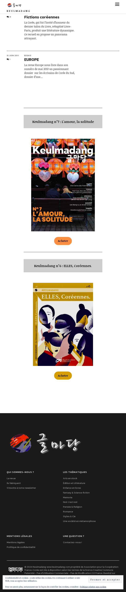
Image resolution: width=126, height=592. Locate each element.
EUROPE (31, 59)
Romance (68, 511)
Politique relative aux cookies (93, 586)
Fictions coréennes (41, 17)
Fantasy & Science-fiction (76, 492)
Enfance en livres (72, 488)
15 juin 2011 (13, 55)
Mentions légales (16, 542)
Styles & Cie (69, 516)
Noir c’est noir (70, 502)
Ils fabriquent (14, 483)
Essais (27, 55)
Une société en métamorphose (79, 521)
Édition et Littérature (74, 483)
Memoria (67, 497)
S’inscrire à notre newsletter (21, 488)
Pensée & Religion (72, 507)
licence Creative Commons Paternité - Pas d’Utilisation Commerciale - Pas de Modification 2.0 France (68, 571)
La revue (11, 478)
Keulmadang (19, 11)
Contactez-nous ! (72, 542)
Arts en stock (70, 478)
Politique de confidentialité (21, 547)
